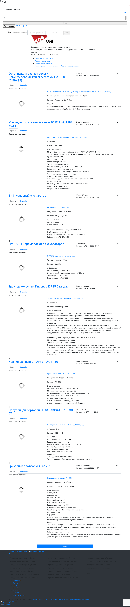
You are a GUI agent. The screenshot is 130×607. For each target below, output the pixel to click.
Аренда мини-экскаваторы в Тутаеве (63, 578)
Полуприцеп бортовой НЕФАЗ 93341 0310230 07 (41, 411)
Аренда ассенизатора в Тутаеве (100, 558)
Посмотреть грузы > (43, 63)
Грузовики (17, 588)
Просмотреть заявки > (44, 61)
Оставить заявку (8, 604)
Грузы (15, 585)
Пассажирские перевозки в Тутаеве (62, 561)
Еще (88, 574)
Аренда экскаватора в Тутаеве (22, 571)
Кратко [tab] (13, 85)
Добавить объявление (10, 602)
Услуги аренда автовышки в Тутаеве (101, 561)
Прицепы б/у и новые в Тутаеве (22, 561)
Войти (65, 23)
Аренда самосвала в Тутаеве (98, 565)
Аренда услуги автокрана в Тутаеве (24, 574)
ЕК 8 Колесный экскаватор (27, 195)
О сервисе (17, 580)
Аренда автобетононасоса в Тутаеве (63, 571)
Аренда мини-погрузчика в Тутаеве (24, 578)
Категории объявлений (17, 32)
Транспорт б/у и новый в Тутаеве (23, 558)
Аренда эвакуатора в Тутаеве (99, 568)
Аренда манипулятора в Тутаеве (23, 565)
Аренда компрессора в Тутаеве (61, 568)
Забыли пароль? (21, 26)
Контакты (16, 593)
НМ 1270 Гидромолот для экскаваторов (36, 244)
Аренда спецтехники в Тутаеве (22, 568)
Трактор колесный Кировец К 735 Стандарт (39, 286)
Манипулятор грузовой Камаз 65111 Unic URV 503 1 (40, 124)
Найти (66, 33)
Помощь (16, 590)
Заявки (15, 583)
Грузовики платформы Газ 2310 (31, 466)
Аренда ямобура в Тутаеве (59, 574)
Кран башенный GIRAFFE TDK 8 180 (33, 361)
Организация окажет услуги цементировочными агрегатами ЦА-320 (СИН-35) (37, 77)
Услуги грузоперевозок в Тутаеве (61, 558)
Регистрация (9, 26)
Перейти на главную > (44, 58)
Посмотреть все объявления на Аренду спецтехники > (57, 66)
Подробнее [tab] (24, 85)
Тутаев (54, 33)
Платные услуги (19, 595)
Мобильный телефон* (11, 9)
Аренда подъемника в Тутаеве (60, 565)
